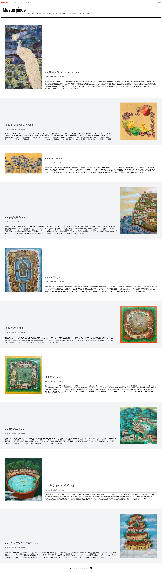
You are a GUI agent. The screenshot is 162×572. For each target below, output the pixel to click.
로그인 (153, 2)
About (29, 2)
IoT (21, 2)
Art (15, 2)
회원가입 (158, 2)
